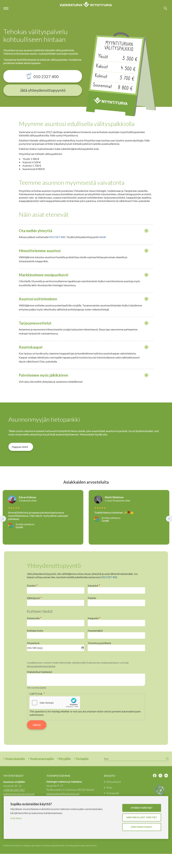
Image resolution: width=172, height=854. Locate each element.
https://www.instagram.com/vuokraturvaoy (160, 775)
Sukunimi (93, 585)
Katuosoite (33, 618)
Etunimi (31, 585)
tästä (102, 237)
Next (169, 519)
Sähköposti (33, 598)
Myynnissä (33, 643)
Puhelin (92, 598)
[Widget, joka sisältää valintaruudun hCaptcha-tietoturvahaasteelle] (54, 702)
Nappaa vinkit (20, 446)
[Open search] (165, 8)
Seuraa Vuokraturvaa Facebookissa (155, 775)
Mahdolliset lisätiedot (39, 671)
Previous (3, 519)
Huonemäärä (95, 630)
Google (19, 527)
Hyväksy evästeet (142, 807)
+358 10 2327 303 (14, 789)
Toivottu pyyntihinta (99, 643)
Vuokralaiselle (15, 759)
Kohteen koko (35, 630)
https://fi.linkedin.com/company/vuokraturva (166, 775)
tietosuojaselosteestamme (41, 666)
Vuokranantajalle (42, 759)
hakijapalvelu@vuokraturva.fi (18, 793)
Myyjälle (65, 759)
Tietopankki (112, 793)
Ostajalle (82, 759)
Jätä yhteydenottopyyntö (43, 90)
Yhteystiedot (113, 781)
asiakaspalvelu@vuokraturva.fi (62, 793)
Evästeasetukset (141, 827)
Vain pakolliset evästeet (141, 817)
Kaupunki (93, 618)
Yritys (109, 787)
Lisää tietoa (16, 818)
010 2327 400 (46, 76)
